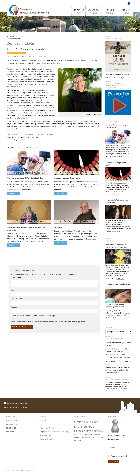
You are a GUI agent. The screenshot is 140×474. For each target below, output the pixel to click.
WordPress (31, 470)
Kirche (78, 426)
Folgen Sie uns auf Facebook (17, 403)
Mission (99, 430)
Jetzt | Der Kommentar (15, 56)
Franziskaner (32, 10)
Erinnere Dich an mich (118, 456)
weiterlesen (120, 278)
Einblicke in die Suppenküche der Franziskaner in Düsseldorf (117, 351)
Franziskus (90, 422)
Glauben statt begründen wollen (67, 178)
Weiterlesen (118, 157)
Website (14, 307)
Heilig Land (84, 437)
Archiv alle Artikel (47, 428)
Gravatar (19, 316)
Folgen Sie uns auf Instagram (17, 407)
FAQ (41, 424)
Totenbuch (88, 426)
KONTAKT (126, 11)
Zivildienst (58, 227)
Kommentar (21, 53)
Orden (79, 422)
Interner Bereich (47, 439)
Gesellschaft (11, 53)
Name (13, 290)
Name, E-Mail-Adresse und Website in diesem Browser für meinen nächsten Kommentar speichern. (48, 322)
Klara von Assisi (124, 358)
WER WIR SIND (79, 11)
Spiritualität (84, 434)
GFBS (76, 434)
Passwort (111, 447)
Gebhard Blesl (110, 358)
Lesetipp (91, 437)
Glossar (43, 420)
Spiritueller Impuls (84, 430)
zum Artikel (13, 193)
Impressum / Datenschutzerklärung (54, 431)
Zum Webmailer (46, 435)
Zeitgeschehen (41, 56)
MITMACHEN (110, 11)
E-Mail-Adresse (17, 298)
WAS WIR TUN (93, 11)
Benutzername (113, 439)
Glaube (77, 437)
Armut (96, 437)
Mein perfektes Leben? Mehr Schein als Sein (25, 178)
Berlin (83, 440)
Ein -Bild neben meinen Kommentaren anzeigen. (34, 315)
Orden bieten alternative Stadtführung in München (116, 246)
